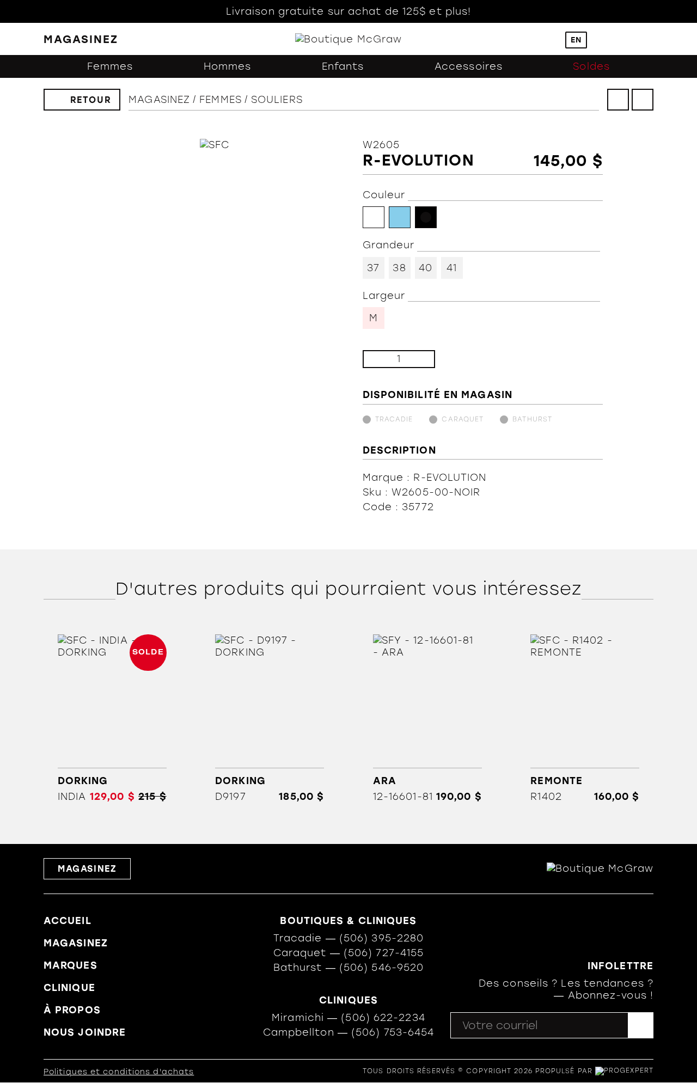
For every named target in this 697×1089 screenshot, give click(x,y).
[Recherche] (549, 39)
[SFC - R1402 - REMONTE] (585, 718)
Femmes (110, 66)
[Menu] (648, 39)
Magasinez (159, 100)
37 (373, 268)
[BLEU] (400, 217)
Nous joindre (85, 1032)
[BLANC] (373, 217)
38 (399, 268)
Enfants (343, 66)
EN (576, 40)
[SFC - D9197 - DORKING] (269, 718)
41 (452, 268)
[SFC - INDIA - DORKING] (112, 718)
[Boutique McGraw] (348, 39)
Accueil (67, 921)
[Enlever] (380, 359)
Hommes (228, 66)
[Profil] (603, 39)
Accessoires (469, 66)
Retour (91, 100)
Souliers (277, 100)
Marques (70, 965)
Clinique (69, 988)
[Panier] (626, 39)
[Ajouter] (418, 359)
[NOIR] (426, 217)
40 (425, 268)
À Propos (72, 1010)
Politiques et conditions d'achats (119, 1071)
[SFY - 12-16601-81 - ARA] (427, 718)
